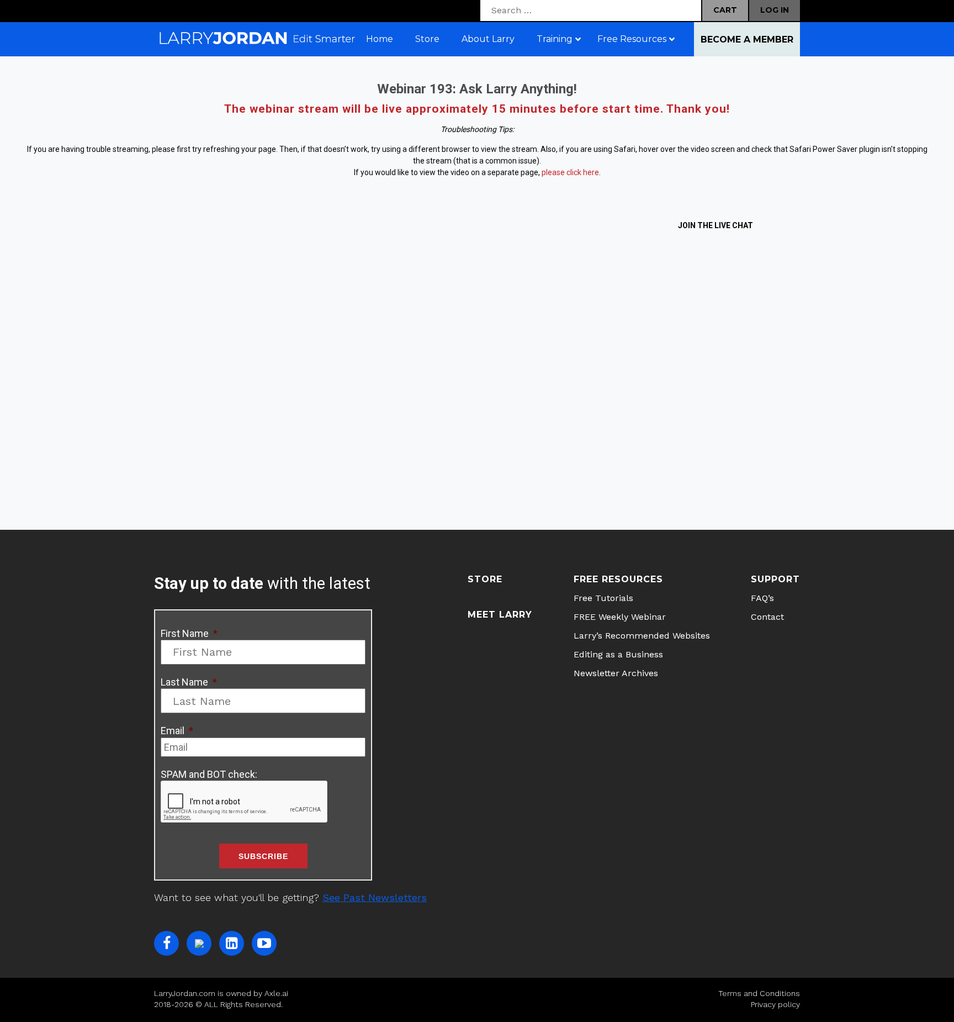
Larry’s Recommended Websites (642, 635)
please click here (570, 172)
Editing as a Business (618, 654)
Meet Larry (500, 614)
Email (177, 730)
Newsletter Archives (616, 673)
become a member (747, 39)
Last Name (189, 682)
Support (775, 579)
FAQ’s (762, 598)
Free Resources (618, 579)
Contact (767, 617)
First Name (189, 633)
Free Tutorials (603, 598)
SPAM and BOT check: (209, 774)
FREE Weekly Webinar (620, 617)
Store (485, 579)
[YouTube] (264, 943)
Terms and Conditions (759, 993)
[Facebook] (166, 943)
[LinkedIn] (231, 943)
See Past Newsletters (374, 897)
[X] (199, 943)
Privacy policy (775, 1004)
